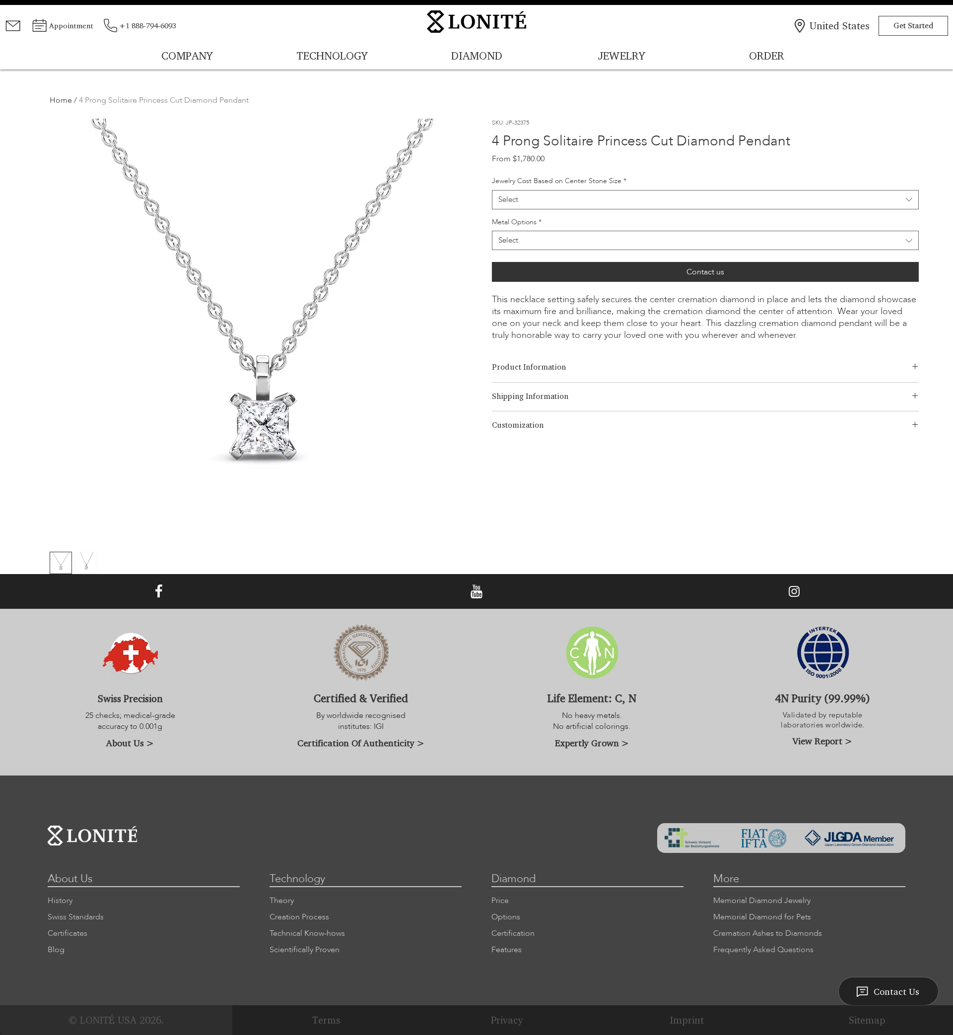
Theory (282, 900)
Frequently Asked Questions (763, 949)
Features (506, 949)
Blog (56, 949)
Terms (326, 1020)
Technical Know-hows (307, 933)
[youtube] (476, 591)
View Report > (822, 740)
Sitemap (867, 1020)
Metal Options (517, 222)
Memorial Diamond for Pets (762, 916)
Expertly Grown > (592, 742)
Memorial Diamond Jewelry (762, 900)
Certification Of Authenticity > (360, 742)
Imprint (687, 1020)
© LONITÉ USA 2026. (116, 1020)
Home (61, 100)
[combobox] (705, 199)
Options (505, 916)
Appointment (71, 25)
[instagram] (794, 591)
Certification (513, 933)
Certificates (67, 933)
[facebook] (159, 591)
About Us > (130, 742)
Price (500, 900)
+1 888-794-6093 (147, 25)
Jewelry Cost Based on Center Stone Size (559, 181)
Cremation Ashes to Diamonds (767, 933)
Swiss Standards (76, 916)
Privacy (507, 1020)
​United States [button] (840, 25)
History (60, 900)
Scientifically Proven (305, 949)
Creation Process (299, 916)
